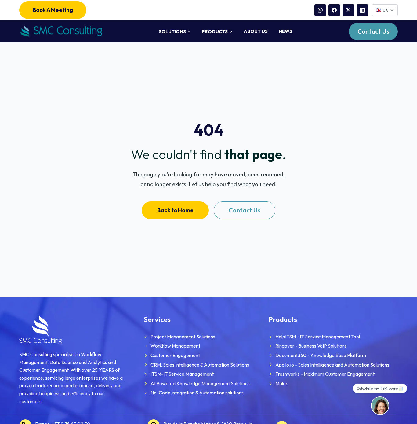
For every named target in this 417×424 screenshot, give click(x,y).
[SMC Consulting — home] (60, 31)
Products (215, 32)
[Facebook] (334, 10)
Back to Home (175, 210)
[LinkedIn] (362, 10)
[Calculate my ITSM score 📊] (380, 405)
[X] (348, 10)
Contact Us (373, 31)
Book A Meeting (53, 9)
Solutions (172, 32)
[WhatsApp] (320, 10)
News (285, 31)
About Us (256, 31)
